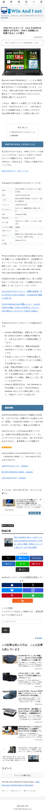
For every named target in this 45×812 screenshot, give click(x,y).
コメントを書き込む (22, 775)
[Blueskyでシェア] (27, 634)
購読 (5, 630)
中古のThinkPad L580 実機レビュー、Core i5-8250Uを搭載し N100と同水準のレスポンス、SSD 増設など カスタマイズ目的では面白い (21, 307)
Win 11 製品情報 (8, 525)
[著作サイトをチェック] (12, 585)
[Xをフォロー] (33, 585)
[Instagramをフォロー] (33, 590)
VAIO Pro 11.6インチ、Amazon (15, 466)
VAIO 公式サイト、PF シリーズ (15, 171)
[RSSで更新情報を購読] (22, 601)
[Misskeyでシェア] (37, 634)
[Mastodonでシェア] (17, 634)
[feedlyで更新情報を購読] (33, 595)
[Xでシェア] (7, 634)
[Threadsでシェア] (17, 640)
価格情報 (14, 135)
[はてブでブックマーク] (27, 640)
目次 (19, 127)
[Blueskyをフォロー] (12, 590)
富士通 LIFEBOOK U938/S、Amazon (17, 472)
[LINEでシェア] (37, 640)
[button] (22, 569)
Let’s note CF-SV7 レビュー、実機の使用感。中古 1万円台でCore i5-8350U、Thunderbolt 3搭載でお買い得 (22, 294)
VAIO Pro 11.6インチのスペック (23, 132)
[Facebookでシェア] (7, 640)
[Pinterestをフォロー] (12, 595)
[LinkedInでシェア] (22, 646)
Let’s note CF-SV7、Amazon (14, 478)
